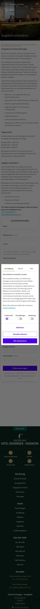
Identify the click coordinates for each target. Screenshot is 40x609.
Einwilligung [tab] (9, 269)
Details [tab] (20, 269)
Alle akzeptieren (20, 341)
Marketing (32, 315)
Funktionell (8, 315)
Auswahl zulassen (20, 334)
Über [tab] (31, 269)
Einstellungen (20, 315)
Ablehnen (20, 327)
